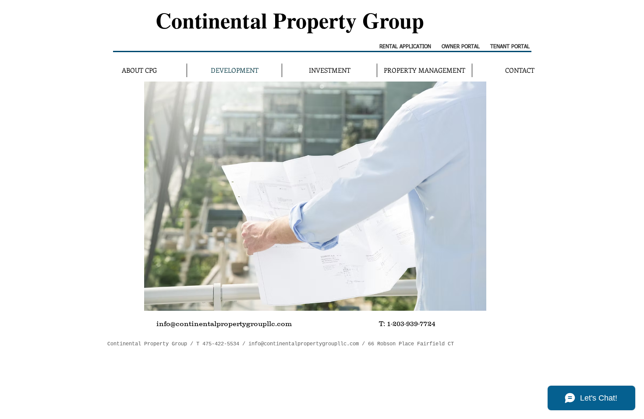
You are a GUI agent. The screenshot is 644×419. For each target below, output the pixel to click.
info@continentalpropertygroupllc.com (303, 344)
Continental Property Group (290, 20)
